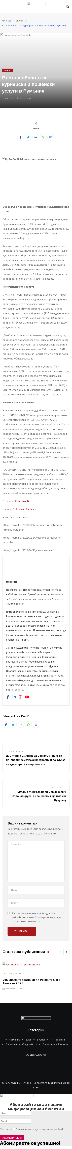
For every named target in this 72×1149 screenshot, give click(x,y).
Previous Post (16, 751)
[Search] (67, 6)
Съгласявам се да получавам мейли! (39, 1129)
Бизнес (18, 973)
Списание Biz (23, 501)
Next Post (57, 787)
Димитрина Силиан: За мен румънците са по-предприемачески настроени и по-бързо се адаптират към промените (35, 760)
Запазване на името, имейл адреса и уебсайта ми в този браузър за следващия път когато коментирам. (36, 917)
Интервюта (58, 1039)
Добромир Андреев (24, 509)
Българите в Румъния (55, 1044)
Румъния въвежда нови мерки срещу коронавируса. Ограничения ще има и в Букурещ (39, 796)
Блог (28, 1039)
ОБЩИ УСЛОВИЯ (36, 1054)
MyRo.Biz (9, 98)
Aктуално (8, 973)
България (11, 1044)
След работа (29, 1044)
